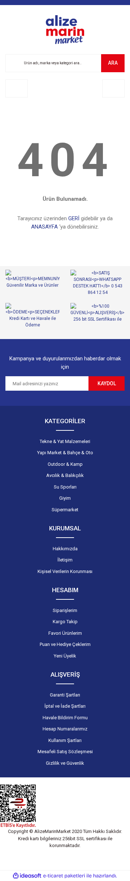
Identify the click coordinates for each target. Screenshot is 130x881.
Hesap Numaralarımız (65, 729)
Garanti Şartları (65, 695)
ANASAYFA (44, 226)
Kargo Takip (65, 621)
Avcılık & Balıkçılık (65, 475)
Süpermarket (65, 509)
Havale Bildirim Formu (65, 717)
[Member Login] (16, 88)
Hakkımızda (65, 548)
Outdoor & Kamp (65, 464)
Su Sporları (65, 487)
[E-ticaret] (64, 876)
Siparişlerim (65, 610)
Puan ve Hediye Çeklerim (65, 644)
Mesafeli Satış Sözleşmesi (65, 751)
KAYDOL (107, 383)
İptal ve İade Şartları (65, 706)
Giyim (65, 498)
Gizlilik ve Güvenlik (65, 763)
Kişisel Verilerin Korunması (65, 571)
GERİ (73, 218)
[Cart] (113, 88)
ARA (113, 63)
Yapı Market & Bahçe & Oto (65, 452)
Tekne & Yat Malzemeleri (65, 441)
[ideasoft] (27, 875)
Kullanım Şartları (65, 740)
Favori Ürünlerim (65, 633)
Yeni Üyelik (65, 656)
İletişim (65, 560)
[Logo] (65, 29)
